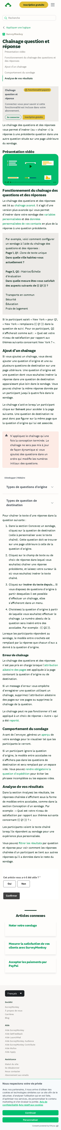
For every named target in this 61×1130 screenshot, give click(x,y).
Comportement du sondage (20, 72)
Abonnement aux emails (17, 1075)
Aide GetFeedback (14, 1033)
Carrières (9, 1014)
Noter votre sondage (23, 925)
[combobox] (14, 993)
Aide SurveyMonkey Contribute (20, 1044)
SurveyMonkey (12, 1007)
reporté (14, 720)
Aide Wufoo (10, 1048)
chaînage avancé (25, 205)
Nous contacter (12, 1071)
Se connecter (13, 117)
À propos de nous (13, 1010)
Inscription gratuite (33, 4)
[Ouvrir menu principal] (52, 5)
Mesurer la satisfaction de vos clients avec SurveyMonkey (29, 945)
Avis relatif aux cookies (31, 1105)
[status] (30, 103)
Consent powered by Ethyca (43, 1126)
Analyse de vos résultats (19, 78)
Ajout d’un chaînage (15, 66)
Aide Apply (10, 1051)
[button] (30, 487)
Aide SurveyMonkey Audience (19, 1041)
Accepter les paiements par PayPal (28, 964)
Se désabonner (12, 1067)
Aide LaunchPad (13, 1037)
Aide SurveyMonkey (14, 1030)
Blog (7, 1017)
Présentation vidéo (15, 51)
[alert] (30, 450)
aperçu (45, 734)
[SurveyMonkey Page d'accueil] (8, 5)
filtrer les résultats (30, 843)
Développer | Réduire (15, 477)
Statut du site (11, 1064)
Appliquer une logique (18, 27)
